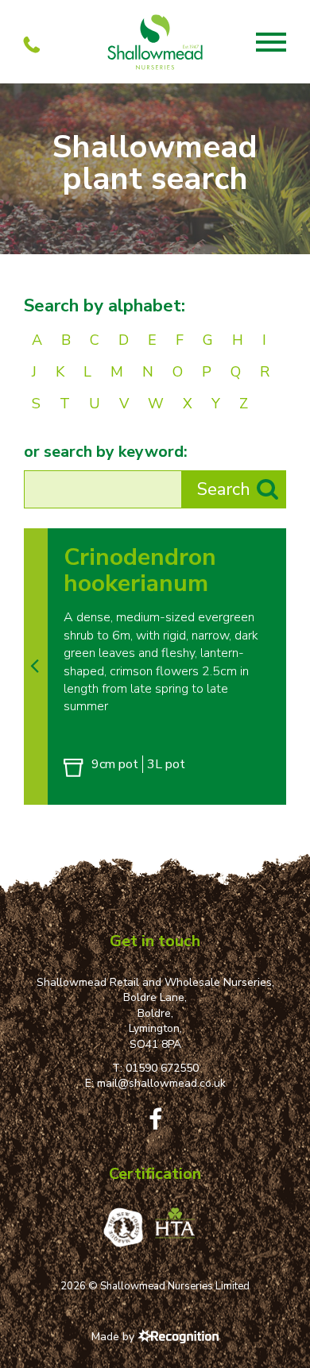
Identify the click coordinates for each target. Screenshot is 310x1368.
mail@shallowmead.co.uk (161, 1083)
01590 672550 (162, 1068)
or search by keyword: (106, 452)
